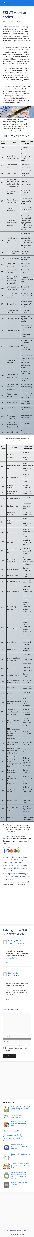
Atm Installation (11, 958)
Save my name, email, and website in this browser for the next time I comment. (18, 1048)
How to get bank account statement (20, 1183)
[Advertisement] (17, 903)
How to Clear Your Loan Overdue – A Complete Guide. (19, 1123)
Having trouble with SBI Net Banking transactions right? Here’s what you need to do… (12, 1137)
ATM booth (12, 857)
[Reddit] (11, 851)
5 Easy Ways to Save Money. (12, 1131)
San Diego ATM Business (17, 941)
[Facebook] (4, 851)
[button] (29, 3)
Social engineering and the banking (20, 1155)
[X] (8, 851)
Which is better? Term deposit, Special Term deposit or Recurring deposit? (18, 1175)
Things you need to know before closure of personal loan (20, 1165)
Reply (7, 962)
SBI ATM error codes (15, 863)
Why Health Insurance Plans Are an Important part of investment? (21, 1108)
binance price (13, 973)
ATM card (20, 857)
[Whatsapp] (18, 851)
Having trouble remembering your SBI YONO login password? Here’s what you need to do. (16, 876)
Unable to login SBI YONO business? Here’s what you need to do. (20, 1146)
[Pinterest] (15, 851)
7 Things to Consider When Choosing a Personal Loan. (12, 1116)
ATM (6, 857)
